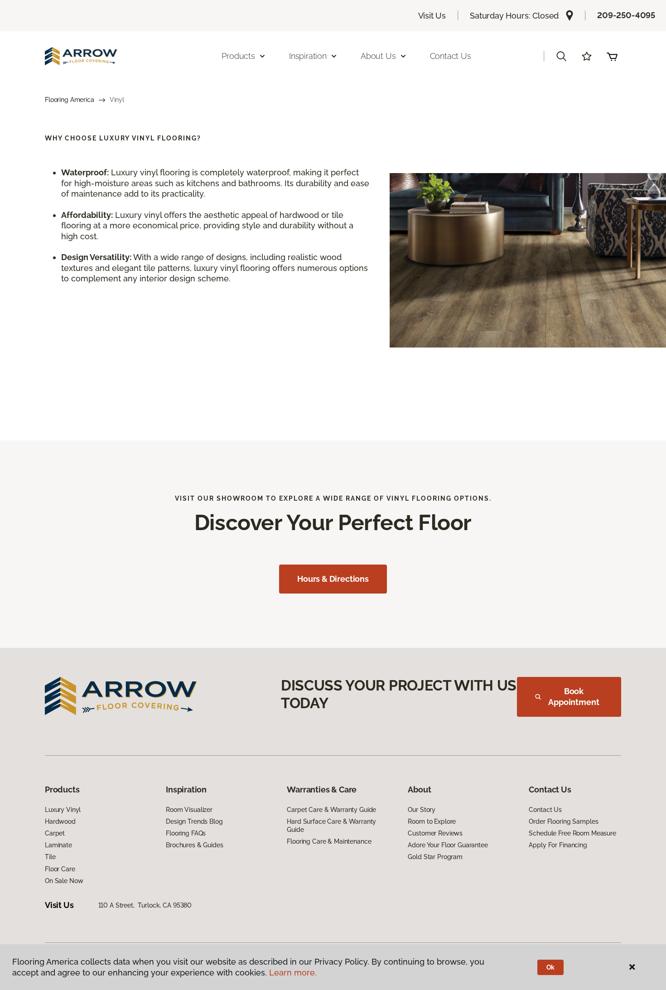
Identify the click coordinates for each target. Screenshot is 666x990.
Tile (50, 856)
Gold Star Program (435, 856)
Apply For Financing (558, 845)
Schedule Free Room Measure (572, 833)
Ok (550, 967)
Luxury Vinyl (63, 809)
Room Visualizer (189, 809)
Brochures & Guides (194, 845)
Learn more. (293, 972)
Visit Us (432, 15)
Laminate (58, 845)
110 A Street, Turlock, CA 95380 (145, 905)
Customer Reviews (435, 833)
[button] (561, 56)
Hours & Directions (333, 579)
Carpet (55, 833)
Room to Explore (432, 821)
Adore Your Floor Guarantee (447, 845)
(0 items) (612, 56)
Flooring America (69, 99)
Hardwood (60, 821)
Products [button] (238, 56)
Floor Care (60, 869)
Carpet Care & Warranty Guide (331, 809)
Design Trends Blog (194, 821)
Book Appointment (573, 696)
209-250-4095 (626, 15)
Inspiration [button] (308, 56)
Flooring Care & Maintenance (329, 841)
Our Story (421, 809)
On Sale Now (64, 880)
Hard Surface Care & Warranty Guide (331, 825)
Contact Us (450, 56)
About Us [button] (378, 56)
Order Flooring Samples (563, 821)
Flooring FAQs (186, 833)
